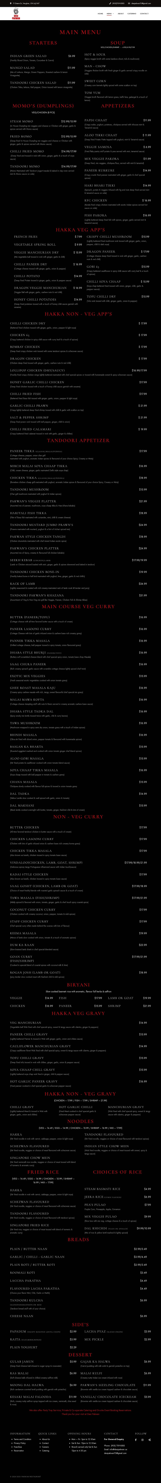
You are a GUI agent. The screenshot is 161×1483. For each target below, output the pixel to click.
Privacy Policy (20, 1443)
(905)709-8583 (118, 3)
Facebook (135, 1440)
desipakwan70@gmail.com (141, 3)
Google (150, 1440)
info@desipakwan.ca (118, 1449)
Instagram (143, 1440)
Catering (45, 1450)
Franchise (18, 1446)
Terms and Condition (22, 1439)
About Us (46, 1439)
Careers (45, 1446)
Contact (45, 1443)
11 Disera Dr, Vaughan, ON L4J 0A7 (25, 3)
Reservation (19, 1450)
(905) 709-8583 (118, 1445)
